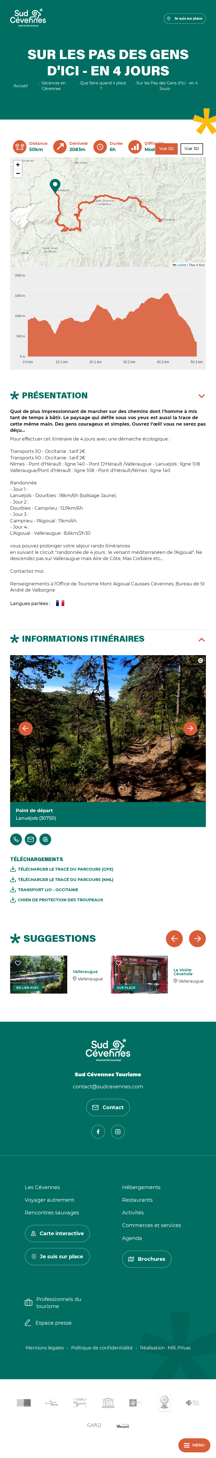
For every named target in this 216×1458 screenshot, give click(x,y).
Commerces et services (151, 1225)
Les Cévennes (42, 1187)
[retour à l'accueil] (28, 18)
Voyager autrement (49, 1200)
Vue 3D (191, 148)
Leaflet (181, 264)
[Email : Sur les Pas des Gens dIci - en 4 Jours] (31, 839)
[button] (55, 186)
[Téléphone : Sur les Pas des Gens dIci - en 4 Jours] (16, 839)
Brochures (151, 1259)
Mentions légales (45, 1348)
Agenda (132, 1238)
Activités (133, 1213)
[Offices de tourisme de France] (192, 1404)
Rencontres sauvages (52, 1213)
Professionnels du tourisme (58, 1302)
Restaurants (137, 1200)
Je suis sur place (188, 18)
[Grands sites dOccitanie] (164, 1403)
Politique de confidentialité (102, 1348)
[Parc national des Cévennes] (136, 1403)
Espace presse (53, 1323)
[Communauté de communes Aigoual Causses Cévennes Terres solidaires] (52, 1403)
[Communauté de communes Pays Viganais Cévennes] (80, 1404)
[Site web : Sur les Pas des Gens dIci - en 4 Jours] (45, 839)
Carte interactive (62, 1233)
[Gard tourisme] (94, 1426)
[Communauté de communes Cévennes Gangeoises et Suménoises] (23, 1404)
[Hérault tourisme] (122, 1426)
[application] (108, 316)
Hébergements (141, 1187)
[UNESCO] (108, 1404)
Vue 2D (166, 148)
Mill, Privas (179, 1348)
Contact (113, 1107)
